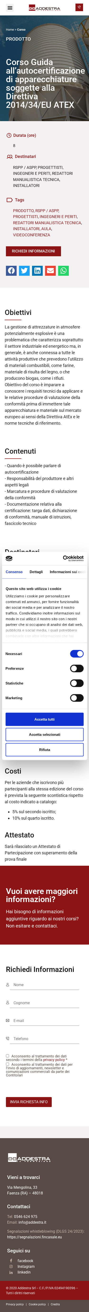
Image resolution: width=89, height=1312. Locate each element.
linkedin (24, 1272)
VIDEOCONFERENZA (31, 235)
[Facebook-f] (11, 1260)
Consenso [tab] (14, 572)
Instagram (26, 1266)
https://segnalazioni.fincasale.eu (34, 1237)
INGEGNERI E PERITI (58, 216)
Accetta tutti (44, 719)
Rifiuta (44, 749)
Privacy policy (15, 1304)
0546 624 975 (25, 1216)
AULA (46, 228)
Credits (55, 1304)
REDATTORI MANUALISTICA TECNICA (47, 222)
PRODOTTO (23, 210)
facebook (25, 1261)
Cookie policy (37, 1304)
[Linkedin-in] (11, 1272)
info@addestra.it (32, 1222)
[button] (10, 8)
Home (10, 29)
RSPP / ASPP (46, 210)
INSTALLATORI (26, 228)
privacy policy (54, 1060)
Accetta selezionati (44, 734)
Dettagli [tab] (36, 572)
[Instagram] (11, 1266)
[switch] (77, 668)
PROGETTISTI (25, 216)
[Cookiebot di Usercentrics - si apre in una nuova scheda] (63, 559)
